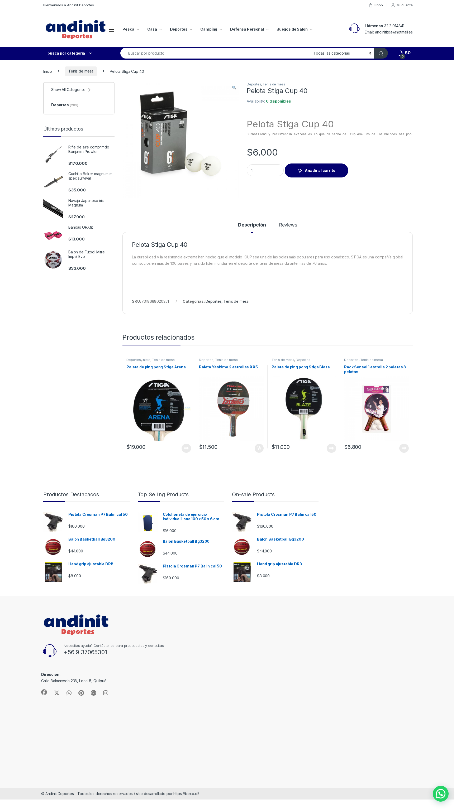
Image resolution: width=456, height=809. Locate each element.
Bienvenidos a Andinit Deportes (68, 5)
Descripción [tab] (252, 225)
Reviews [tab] (288, 225)
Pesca (128, 29)
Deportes (179, 29)
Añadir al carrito (320, 170)
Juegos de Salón (292, 29)
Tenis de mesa (80, 71)
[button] (234, 88)
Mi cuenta (405, 5)
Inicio (47, 71)
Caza (152, 29)
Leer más (186, 448)
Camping (208, 29)
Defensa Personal (247, 29)
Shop (378, 5)
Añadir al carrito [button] (258, 448)
